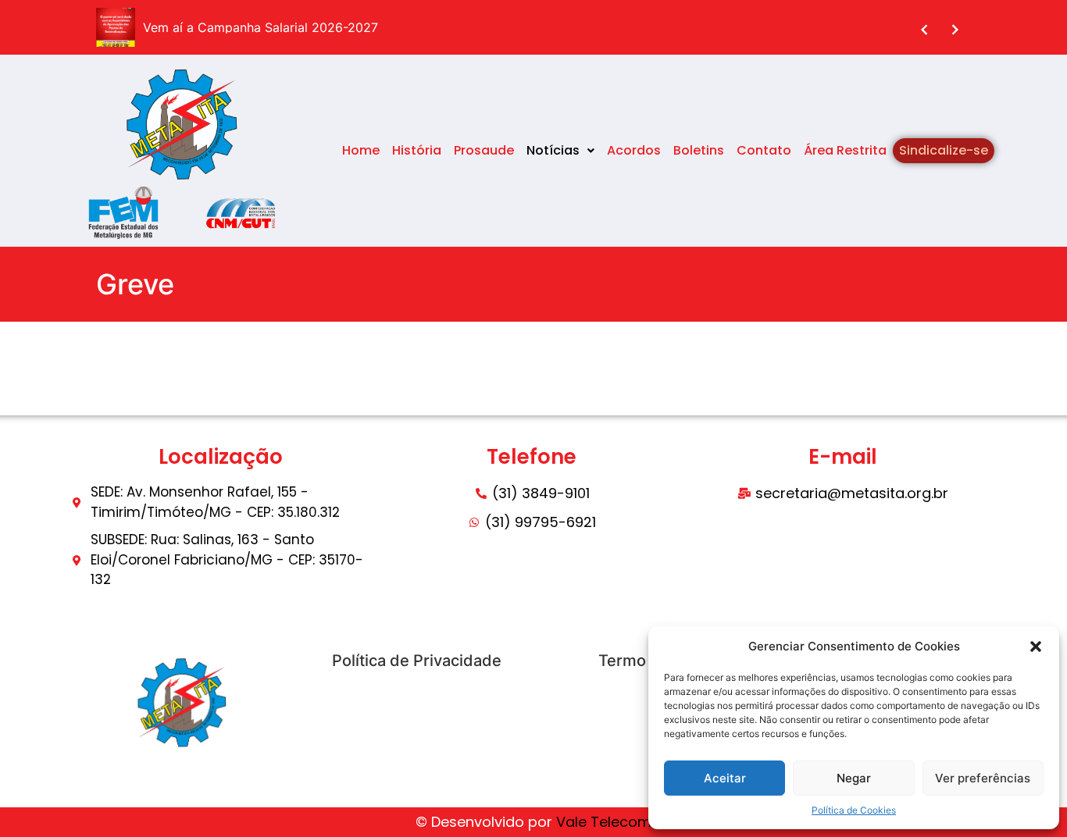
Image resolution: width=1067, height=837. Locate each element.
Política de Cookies (854, 810)
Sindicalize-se (943, 150)
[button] (1036, 646)
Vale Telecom (603, 822)
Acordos (634, 150)
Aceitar (725, 778)
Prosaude (484, 150)
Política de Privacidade (416, 660)
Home (361, 150)
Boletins (698, 150)
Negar (854, 778)
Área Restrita (845, 150)
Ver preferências (982, 778)
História (416, 150)
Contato (764, 150)
